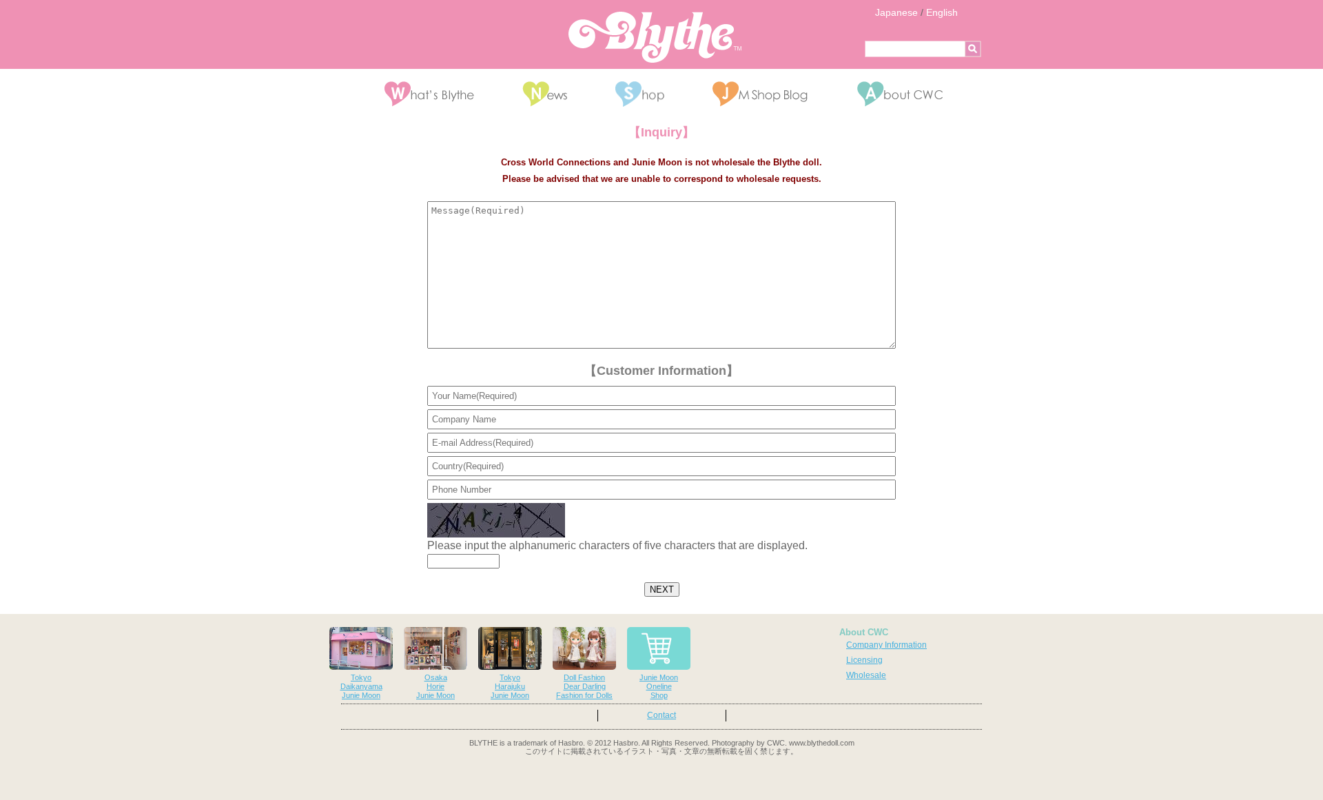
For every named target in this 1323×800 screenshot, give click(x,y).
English (942, 12)
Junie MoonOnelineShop (658, 686)
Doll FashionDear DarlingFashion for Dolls (584, 686)
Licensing (864, 660)
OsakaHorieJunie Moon (435, 686)
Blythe (654, 37)
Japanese (896, 12)
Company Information (886, 645)
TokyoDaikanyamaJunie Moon (361, 686)
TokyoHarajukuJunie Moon (510, 686)
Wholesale (866, 675)
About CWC (863, 632)
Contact (661, 715)
